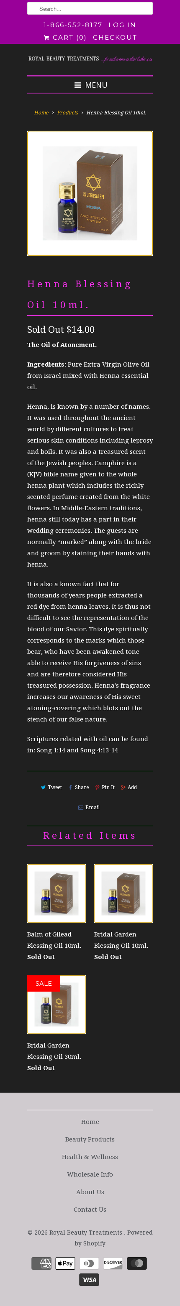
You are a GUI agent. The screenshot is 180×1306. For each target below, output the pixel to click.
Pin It (108, 787)
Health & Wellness (90, 1157)
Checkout (115, 37)
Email (92, 807)
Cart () (68, 37)
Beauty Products (90, 1139)
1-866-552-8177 (73, 25)
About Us (90, 1192)
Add (132, 787)
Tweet (55, 787)
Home (90, 1122)
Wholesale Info (90, 1174)
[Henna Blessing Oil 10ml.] (90, 193)
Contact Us (90, 1209)
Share (82, 787)
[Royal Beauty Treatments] (90, 59)
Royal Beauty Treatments (86, 1232)
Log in (122, 25)
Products (67, 113)
